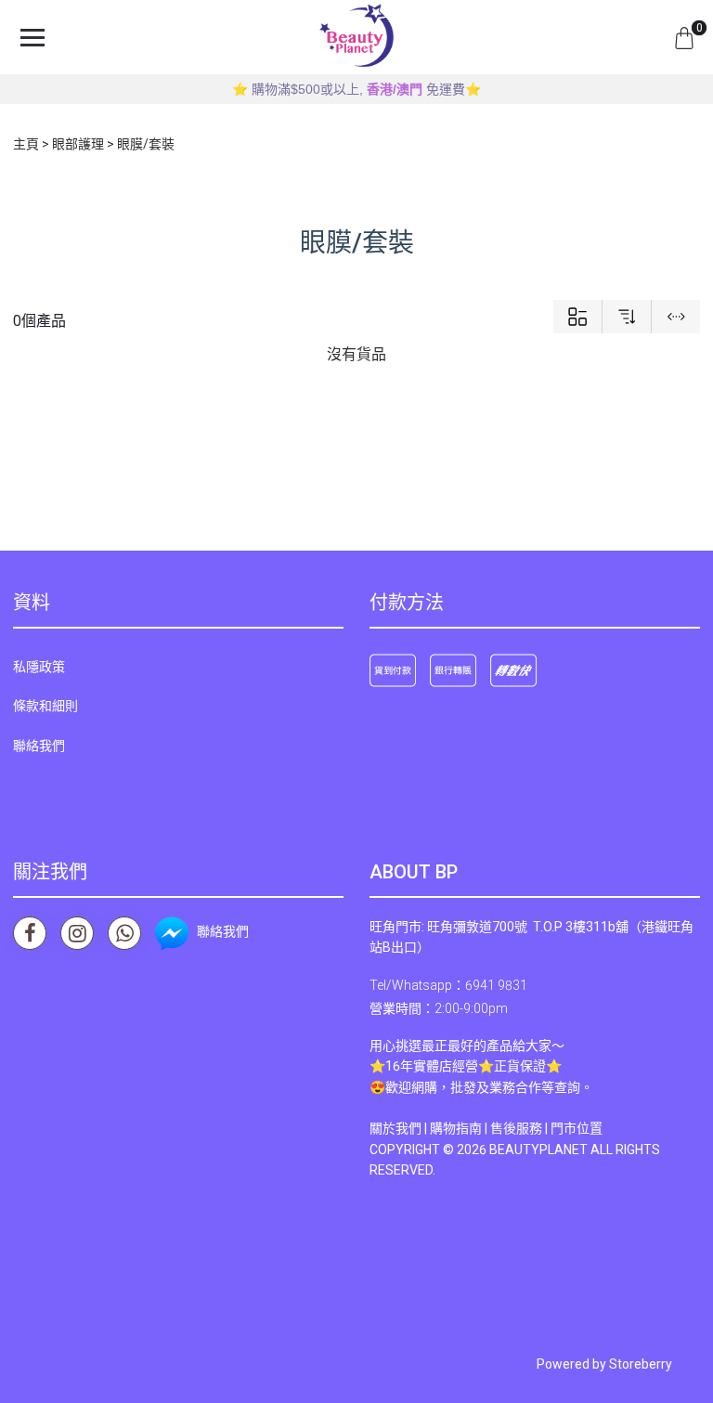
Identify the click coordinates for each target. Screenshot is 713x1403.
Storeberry (640, 1364)
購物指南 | (460, 1128)
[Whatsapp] (124, 933)
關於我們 (395, 1128)
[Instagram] (77, 933)
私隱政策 (39, 666)
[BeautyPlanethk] (356, 37)
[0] (684, 37)
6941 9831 (496, 985)
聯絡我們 (39, 745)
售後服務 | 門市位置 (546, 1128)
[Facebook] (29, 933)
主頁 (26, 143)
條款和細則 (45, 705)
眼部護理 (78, 143)
